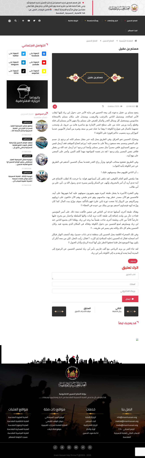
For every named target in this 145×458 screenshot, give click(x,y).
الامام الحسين (131, 20)
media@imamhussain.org (127, 425)
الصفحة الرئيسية (126, 41)
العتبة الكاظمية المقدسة (18, 421)
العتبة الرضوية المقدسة (18, 425)
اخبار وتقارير (27, 122)
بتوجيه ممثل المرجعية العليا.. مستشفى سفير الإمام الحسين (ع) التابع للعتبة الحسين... (19, 162)
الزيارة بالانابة (73, 20)
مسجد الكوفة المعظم (18, 437)
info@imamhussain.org (127, 417)
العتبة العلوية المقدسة (18, 417)
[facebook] (39, 21)
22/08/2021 (131, 106)
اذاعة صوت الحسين (90, 433)
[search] (15, 20)
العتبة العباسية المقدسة (18, 433)
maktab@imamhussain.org (126, 421)
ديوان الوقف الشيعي (54, 421)
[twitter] (34, 21)
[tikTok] (55, 447)
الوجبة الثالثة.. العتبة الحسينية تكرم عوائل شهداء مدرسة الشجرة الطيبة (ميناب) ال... (20, 179)
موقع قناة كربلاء (54, 429)
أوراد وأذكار (90, 429)
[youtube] (28, 21)
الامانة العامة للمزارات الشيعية (54, 425)
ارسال (128, 299)
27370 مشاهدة (114, 106)
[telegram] (69, 447)
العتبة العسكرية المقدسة (18, 429)
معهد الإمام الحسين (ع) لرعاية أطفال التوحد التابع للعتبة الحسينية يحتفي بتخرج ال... (20, 145)
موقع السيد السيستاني (54, 417)
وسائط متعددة (92, 20)
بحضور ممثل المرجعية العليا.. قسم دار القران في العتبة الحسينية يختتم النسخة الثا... (21, 128)
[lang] (9, 20)
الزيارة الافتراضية (91, 425)
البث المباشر (132, 30)
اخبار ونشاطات (112, 20)
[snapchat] (62, 447)
